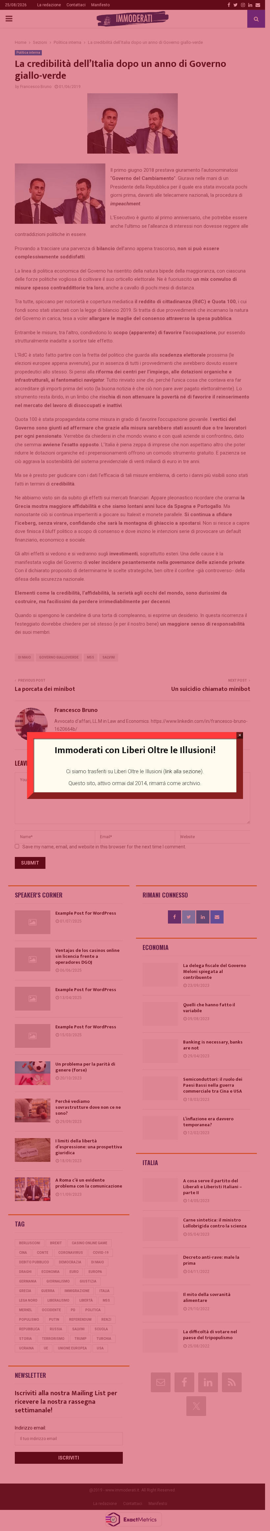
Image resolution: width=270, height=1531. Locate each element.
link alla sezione (183, 771)
